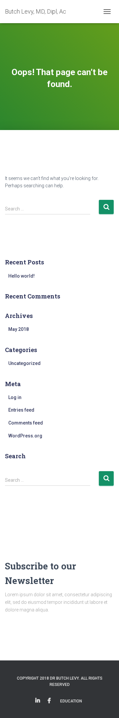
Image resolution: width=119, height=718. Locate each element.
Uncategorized (24, 363)
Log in (14, 397)
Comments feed (25, 423)
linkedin (37, 700)
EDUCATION (71, 701)
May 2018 (18, 329)
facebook (49, 700)
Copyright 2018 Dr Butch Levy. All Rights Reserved (59, 681)
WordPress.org (25, 435)
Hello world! (21, 276)
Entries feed (21, 410)
